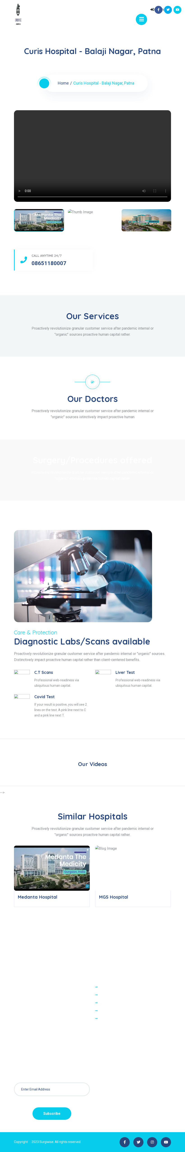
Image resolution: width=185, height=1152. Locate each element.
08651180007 (49, 263)
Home (63, 83)
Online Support (111, 987)
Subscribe (51, 1113)
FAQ (103, 1003)
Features (107, 1011)
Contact (106, 995)
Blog (103, 1019)
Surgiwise (46, 1142)
